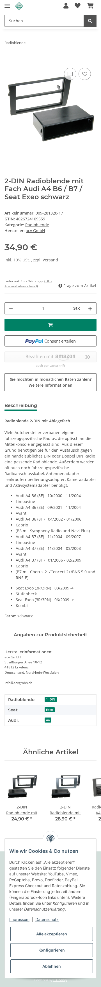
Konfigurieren (51, 950)
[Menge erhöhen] (90, 308)
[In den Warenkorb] (8, 60)
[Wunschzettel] (78, 6)
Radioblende (37, 224)
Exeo (49, 710)
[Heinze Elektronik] (19, 6)
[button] (66, 6)
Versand (50, 260)
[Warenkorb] (90, 6)
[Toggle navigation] (7, 3)
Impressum (19, 919)
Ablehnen (51, 966)
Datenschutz (47, 919)
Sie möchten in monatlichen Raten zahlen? (50, 382)
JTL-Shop (60, 980)
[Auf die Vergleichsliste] (70, 74)
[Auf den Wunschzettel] (85, 74)
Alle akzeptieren (51, 933)
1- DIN (50, 699)
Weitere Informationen (50, 385)
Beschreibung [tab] (20, 405)
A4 (48, 720)
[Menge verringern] (11, 308)
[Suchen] (90, 21)
